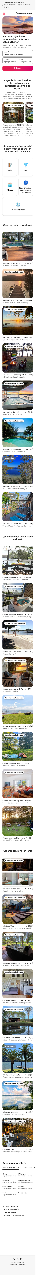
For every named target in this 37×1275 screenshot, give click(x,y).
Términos (22, 1265)
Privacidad (13, 1265)
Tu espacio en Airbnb (24, 13)
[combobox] (17, 54)
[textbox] (10, 61)
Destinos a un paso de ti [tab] (10, 1167)
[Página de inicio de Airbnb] (4, 13)
